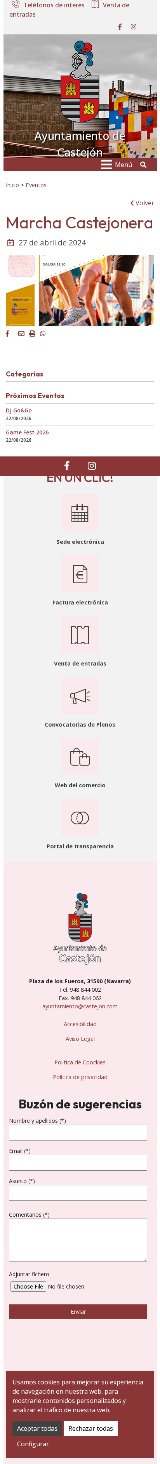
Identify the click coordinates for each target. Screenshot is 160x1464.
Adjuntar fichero (29, 1274)
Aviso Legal (80, 1038)
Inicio (12, 185)
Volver (144, 203)
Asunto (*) (22, 1181)
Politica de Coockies (80, 1062)
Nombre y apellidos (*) (37, 1120)
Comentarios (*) (29, 1214)
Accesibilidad (80, 1024)
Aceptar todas (37, 1428)
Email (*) (20, 1150)
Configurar (33, 1444)
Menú (123, 164)
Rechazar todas (90, 1428)
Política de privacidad (80, 1077)
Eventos (36, 185)
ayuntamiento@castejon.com (80, 1006)
